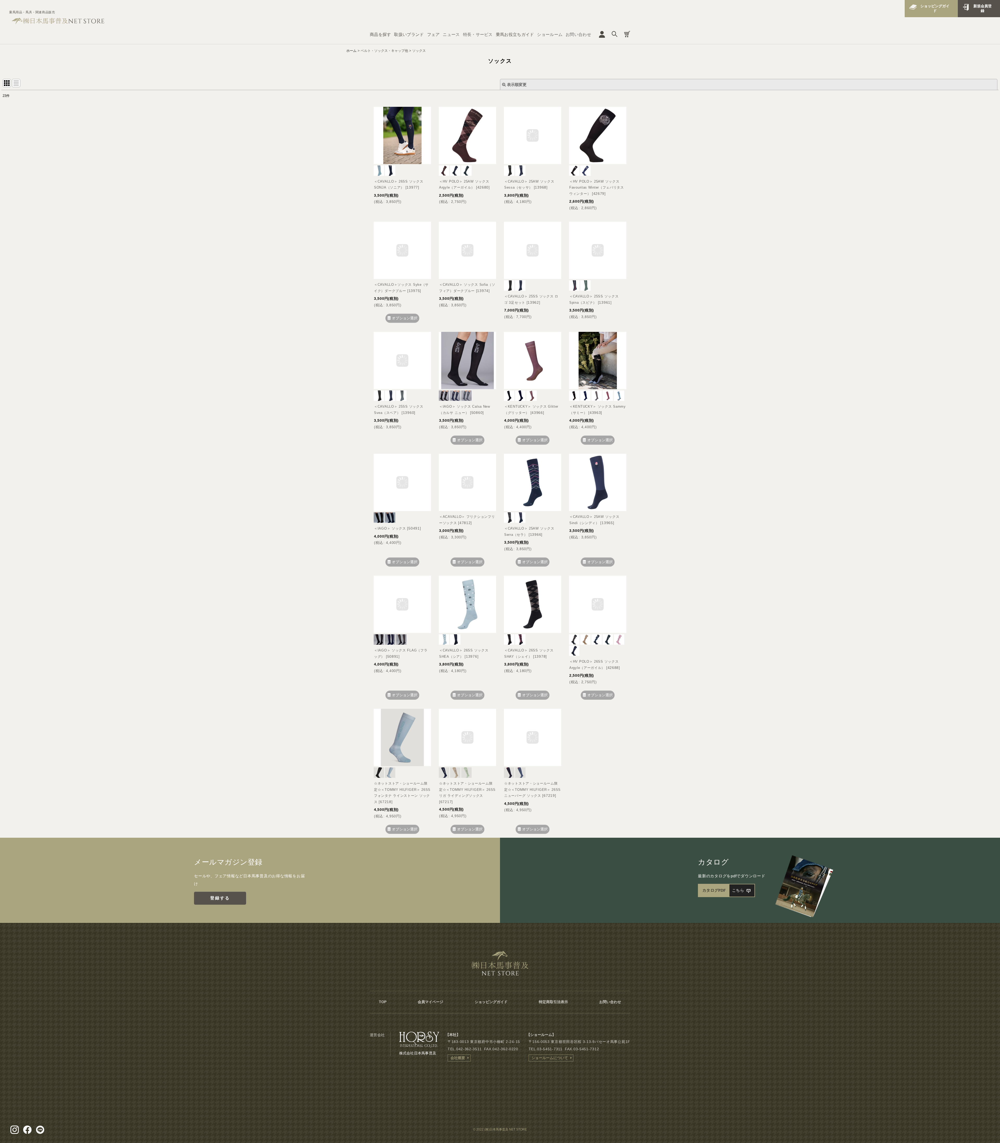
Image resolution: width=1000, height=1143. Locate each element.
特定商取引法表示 (553, 1002)
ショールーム (549, 34)
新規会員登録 (982, 8)
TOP (382, 1002)
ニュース (451, 34)
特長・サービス (478, 34)
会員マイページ (430, 1002)
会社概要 (458, 1058)
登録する (220, 898)
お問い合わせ (578, 34)
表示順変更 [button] (517, 84)
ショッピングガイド (934, 8)
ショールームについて (550, 1058)
